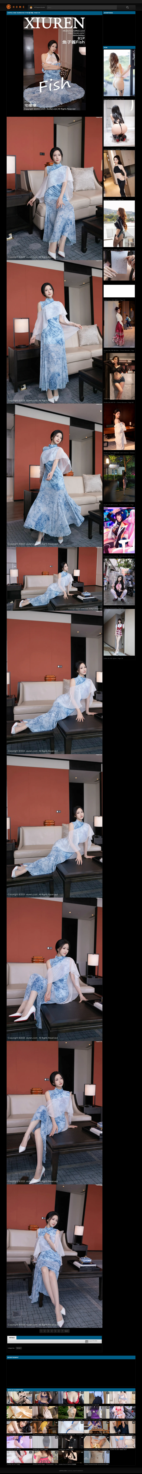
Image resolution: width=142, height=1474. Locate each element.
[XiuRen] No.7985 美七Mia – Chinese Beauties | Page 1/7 (119, 351)
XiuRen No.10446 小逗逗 (66, 1449)
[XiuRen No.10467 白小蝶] (19, 1397)
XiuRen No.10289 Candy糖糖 (93, 1420)
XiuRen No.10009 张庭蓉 (40, 1405)
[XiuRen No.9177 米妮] (19, 1457)
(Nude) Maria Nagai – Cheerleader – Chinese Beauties (45, 1464)
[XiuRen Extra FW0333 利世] (71, 1397)
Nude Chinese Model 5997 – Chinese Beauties (97, 1449)
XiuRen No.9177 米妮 (13, 1464)
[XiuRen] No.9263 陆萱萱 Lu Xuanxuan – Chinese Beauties (122, 1435)
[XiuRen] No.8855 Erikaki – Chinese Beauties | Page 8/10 (119, 505)
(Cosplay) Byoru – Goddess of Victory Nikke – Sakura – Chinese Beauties (122, 1420)
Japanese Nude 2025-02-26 (15, 1435)
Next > (67, 1331)
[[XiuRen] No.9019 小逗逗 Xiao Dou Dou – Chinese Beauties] (45, 1427)
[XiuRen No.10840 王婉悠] (45, 1442)
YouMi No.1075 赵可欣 (14, 1449)
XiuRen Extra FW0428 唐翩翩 (67, 1464)
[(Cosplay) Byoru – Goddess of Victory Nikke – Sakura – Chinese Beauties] (122, 1412)
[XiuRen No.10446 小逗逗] (71, 1442)
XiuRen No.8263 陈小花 (40, 1420)
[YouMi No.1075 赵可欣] (19, 1442)
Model (19, 1348)
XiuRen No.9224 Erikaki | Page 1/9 (113, 608)
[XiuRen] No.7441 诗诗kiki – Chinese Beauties (71, 1420)
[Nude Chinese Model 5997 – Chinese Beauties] (97, 1442)
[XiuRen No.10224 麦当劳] (97, 1397)
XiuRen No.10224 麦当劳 (91, 1405)
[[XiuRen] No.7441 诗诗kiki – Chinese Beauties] (71, 1412)
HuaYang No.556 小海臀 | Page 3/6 (114, 99)
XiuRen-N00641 (12, 1420)
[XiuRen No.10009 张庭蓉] (45, 1397)
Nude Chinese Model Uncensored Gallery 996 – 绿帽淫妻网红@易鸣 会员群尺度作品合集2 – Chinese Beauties (97, 1464)
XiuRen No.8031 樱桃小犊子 (118, 1449)
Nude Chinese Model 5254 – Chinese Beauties (71, 1435)
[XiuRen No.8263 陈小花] (45, 1412)
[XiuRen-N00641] (19, 1412)
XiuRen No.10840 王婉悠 (40, 1449)
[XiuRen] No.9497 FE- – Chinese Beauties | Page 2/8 (118, 402)
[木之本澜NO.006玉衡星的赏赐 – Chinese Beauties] (97, 1427)
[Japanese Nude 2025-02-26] (19, 1427)
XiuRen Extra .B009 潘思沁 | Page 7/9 (114, 300)
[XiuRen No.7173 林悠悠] (122, 1397)
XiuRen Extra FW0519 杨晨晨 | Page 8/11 (115, 149)
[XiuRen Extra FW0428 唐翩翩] (71, 1457)
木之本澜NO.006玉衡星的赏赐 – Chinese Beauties (97, 1435)
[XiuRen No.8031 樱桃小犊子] (122, 1442)
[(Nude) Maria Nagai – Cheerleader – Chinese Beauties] (45, 1457)
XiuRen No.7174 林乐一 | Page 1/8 (113, 199)
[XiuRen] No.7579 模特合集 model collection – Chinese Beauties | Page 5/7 (119, 453)
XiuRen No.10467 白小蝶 (14, 1405)
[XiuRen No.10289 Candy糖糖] (97, 1412)
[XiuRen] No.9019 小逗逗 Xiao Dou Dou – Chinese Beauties (45, 1435)
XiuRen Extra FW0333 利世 (67, 1405)
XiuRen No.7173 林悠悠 (117, 1405)
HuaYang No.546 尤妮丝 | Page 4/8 (114, 250)
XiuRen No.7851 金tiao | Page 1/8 (113, 658)
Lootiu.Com (16, 6)
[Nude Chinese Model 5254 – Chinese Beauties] (71, 1427)
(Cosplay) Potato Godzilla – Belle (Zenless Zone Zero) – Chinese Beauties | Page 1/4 (119, 557)
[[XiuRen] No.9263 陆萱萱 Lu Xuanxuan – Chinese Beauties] (122, 1427)
